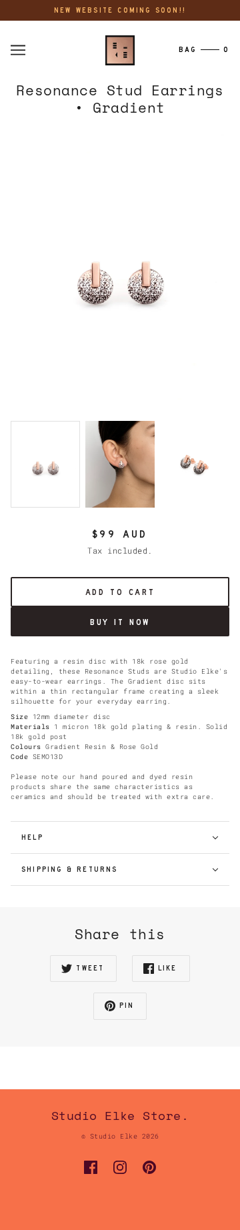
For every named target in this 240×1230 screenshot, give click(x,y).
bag (204, 49)
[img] (90, 1167)
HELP (32, 837)
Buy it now (120, 622)
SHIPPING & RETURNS (69, 869)
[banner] (120, 49)
